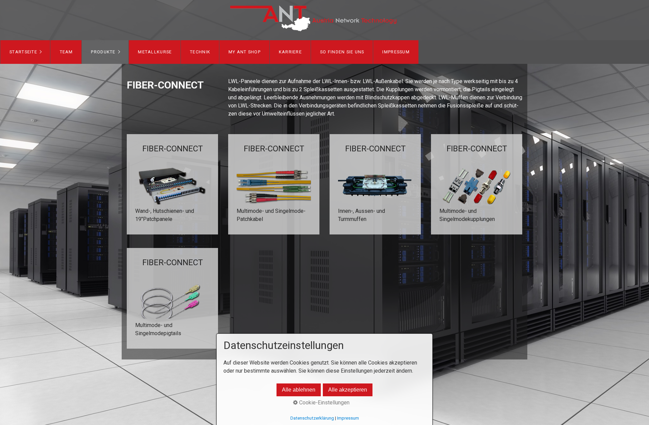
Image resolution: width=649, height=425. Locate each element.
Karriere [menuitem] (290, 51)
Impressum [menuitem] (396, 51)
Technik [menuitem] (200, 51)
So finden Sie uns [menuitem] (342, 51)
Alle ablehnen (298, 390)
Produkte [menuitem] (103, 51)
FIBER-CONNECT (172, 184)
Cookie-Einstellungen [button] (324, 402)
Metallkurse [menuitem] (155, 51)
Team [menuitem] (66, 51)
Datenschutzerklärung (312, 418)
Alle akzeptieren (347, 390)
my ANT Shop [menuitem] (245, 51)
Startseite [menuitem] (23, 51)
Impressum (348, 418)
